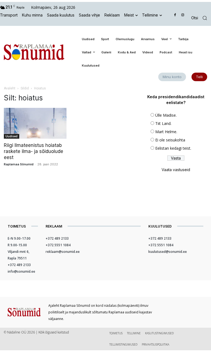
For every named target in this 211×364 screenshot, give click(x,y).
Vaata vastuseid (176, 169)
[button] (201, 18)
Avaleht (9, 88)
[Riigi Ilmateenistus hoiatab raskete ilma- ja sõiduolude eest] (35, 123)
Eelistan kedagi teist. (173, 148)
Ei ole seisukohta (170, 140)
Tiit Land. (163, 123)
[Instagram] (182, 15)
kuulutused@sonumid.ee (167, 251)
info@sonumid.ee (21, 271)
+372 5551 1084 (58, 245)
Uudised (11, 136)
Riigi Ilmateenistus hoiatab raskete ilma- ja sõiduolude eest (33, 151)
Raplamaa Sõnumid (19, 164)
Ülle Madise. (166, 115)
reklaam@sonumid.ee (63, 251)
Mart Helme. (166, 131)
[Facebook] (175, 15)
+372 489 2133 (19, 264)
